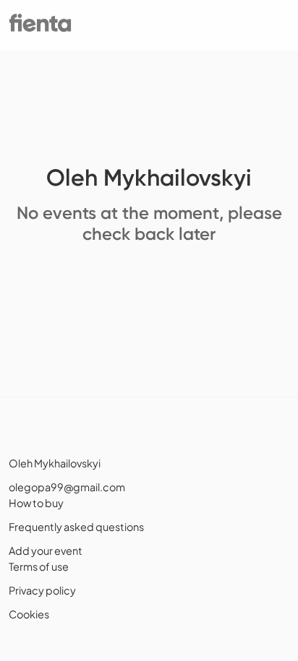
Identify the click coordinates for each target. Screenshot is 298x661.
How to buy (36, 502)
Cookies (29, 614)
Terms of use (39, 566)
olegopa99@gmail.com (67, 486)
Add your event (45, 550)
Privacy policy (42, 590)
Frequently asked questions (76, 526)
